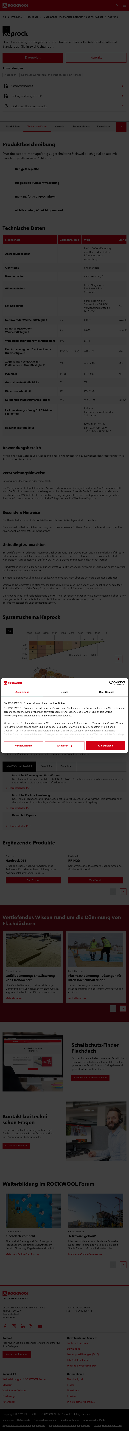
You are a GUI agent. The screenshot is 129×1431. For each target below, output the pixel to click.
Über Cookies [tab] (106, 692)
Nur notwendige (23, 745)
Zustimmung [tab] (22, 692)
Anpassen (62, 745)
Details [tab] (64, 692)
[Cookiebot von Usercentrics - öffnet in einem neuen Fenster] (111, 683)
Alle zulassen (105, 745)
